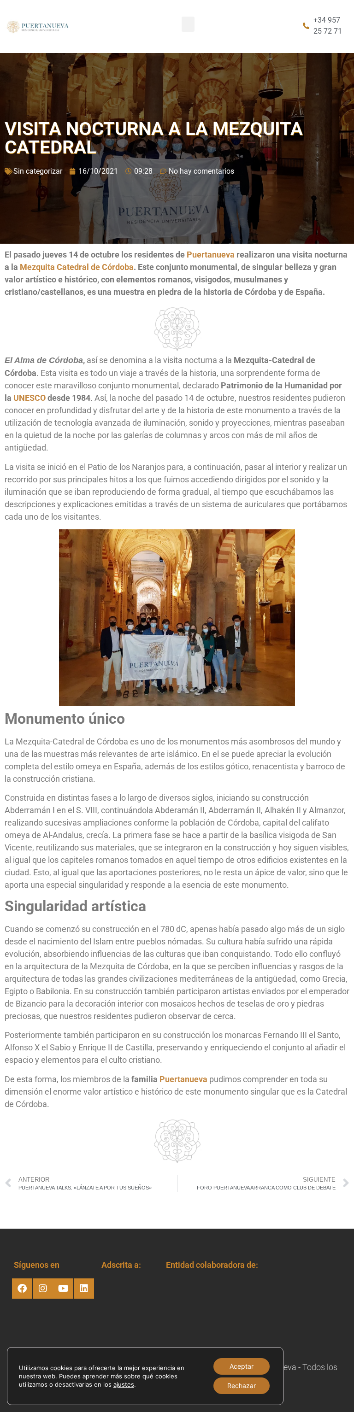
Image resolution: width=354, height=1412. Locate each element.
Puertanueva (211, 254)
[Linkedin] (84, 1288)
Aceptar (242, 1366)
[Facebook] (22, 1288)
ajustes (123, 1384)
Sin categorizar (37, 171)
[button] (188, 24)
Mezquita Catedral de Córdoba (77, 267)
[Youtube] (63, 1288)
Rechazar (241, 1385)
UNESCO (29, 398)
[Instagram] (43, 1288)
